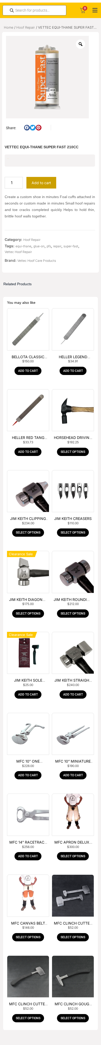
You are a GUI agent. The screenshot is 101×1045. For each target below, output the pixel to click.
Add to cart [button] (28, 371)
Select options (73, 452)
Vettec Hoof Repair (18, 252)
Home (8, 27)
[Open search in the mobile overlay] (34, 10)
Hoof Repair (25, 27)
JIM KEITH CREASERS (73, 518)
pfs (49, 246)
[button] (95, 10)
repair (57, 246)
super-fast (70, 246)
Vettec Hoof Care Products (36, 261)
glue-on (39, 246)
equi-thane (23, 246)
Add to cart (41, 183)
